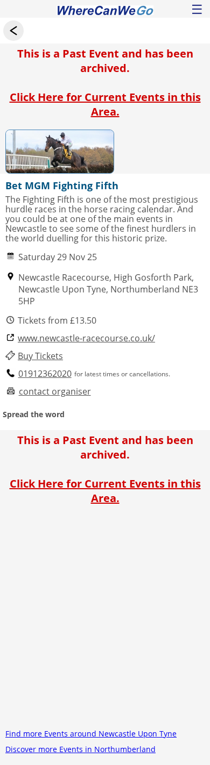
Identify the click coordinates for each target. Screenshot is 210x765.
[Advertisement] (105, 621)
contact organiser (55, 391)
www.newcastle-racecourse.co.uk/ (86, 338)
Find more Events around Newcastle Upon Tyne (91, 733)
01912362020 (45, 374)
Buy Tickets (40, 356)
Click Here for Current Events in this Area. (105, 104)
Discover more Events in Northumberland (80, 749)
